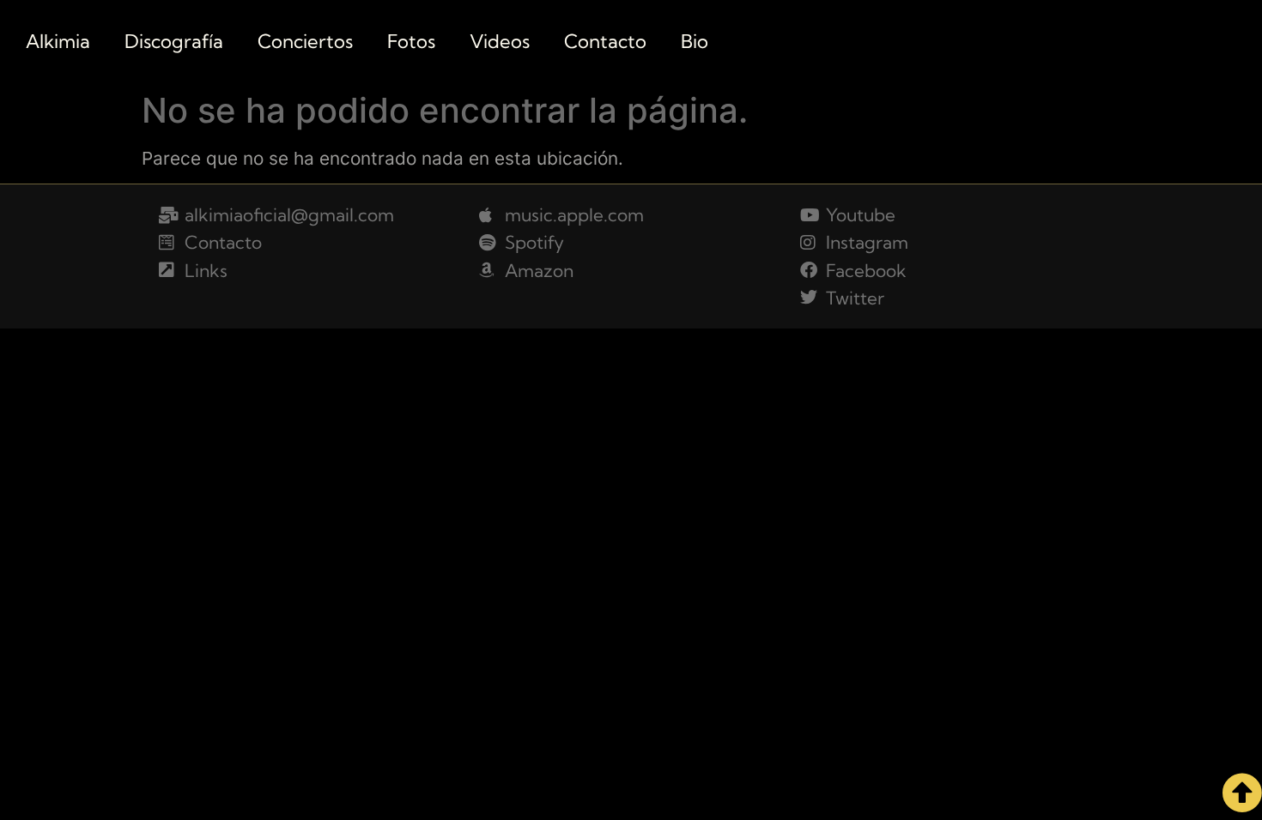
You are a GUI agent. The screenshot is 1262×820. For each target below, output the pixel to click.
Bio (694, 41)
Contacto (605, 41)
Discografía (173, 41)
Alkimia (58, 41)
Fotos (411, 41)
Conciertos (305, 41)
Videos (500, 41)
